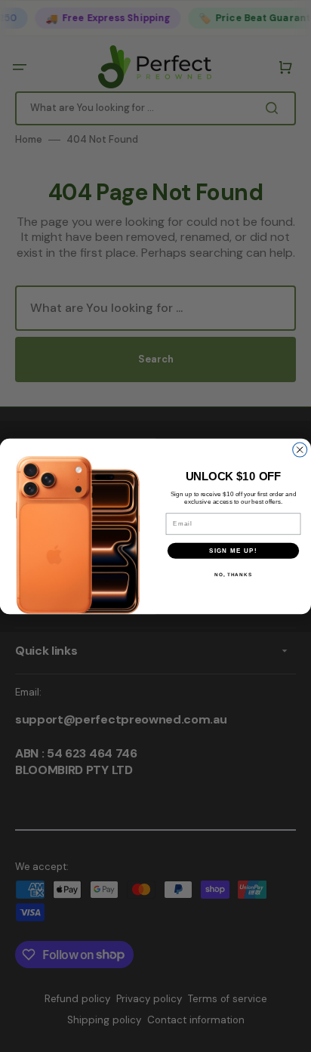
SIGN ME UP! (233, 550)
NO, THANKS (233, 574)
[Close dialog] (300, 450)
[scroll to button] (291, 1032)
